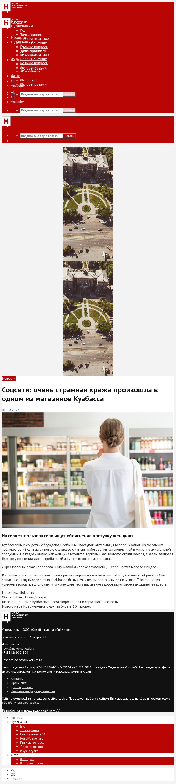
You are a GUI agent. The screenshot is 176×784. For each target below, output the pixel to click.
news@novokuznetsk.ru (18, 648)
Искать (69, 94)
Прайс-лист (18, 683)
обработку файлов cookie (20, 703)
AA (58, 710)
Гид (22, 46)
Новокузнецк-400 (34, 39)
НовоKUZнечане (33, 43)
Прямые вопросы (34, 47)
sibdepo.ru (26, 592)
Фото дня (27, 80)
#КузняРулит (30, 71)
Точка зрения (31, 35)
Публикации (22, 42)
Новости (18, 37)
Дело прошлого (33, 67)
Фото (15, 59)
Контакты (17, 679)
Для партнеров (22, 687)
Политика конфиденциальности (33, 691)
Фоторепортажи (33, 84)
